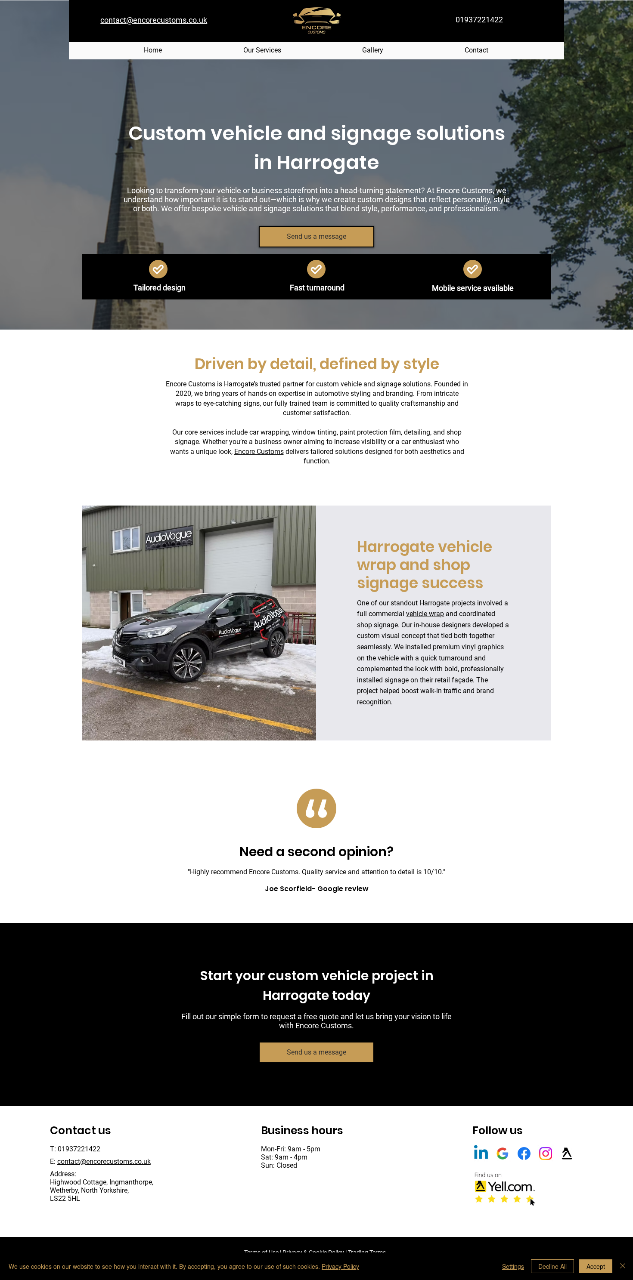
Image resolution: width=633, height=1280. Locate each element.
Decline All (552, 1266)
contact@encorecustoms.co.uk (104, 1161)
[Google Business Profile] (502, 1153)
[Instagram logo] (545, 1153)
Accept (595, 1266)
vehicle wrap (425, 614)
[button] (262, 50)
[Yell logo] (567, 1153)
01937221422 (79, 1149)
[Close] (622, 1266)
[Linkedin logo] (481, 1153)
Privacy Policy (340, 1266)
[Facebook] (524, 1153)
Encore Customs (259, 451)
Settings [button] (513, 1266)
